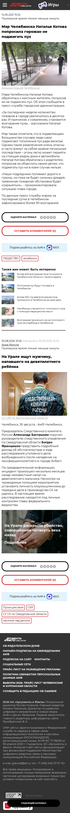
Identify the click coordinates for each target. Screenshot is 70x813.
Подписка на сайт (17, 659)
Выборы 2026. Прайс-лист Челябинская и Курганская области (33, 684)
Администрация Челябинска (21, 88)
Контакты (42, 659)
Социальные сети (17, 664)
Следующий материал (33, 803)
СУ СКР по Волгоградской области (25, 418)
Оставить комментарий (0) (35, 231)
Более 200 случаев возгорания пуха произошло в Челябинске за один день (39, 298)
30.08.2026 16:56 (12, 341)
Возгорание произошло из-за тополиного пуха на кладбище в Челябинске (41, 321)
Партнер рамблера (33, 796)
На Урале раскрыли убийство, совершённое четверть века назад (33, 530)
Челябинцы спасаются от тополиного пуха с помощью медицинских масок (41, 310)
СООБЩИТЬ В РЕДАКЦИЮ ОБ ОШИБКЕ (30, 691)
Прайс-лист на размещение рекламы (31, 669)
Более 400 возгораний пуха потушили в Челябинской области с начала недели (39, 275)
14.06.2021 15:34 (11, 14)
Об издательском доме (21, 645)
